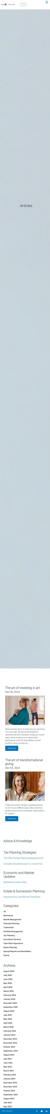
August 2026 (8, 971)
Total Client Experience (13, 943)
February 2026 (9, 995)
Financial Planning (11, 923)
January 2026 (9, 999)
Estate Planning (10, 947)
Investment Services (12, 939)
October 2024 (9, 1047)
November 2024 (10, 1043)
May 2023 (7, 1106)
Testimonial (8, 927)
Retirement (8, 915)
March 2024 (8, 1070)
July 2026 (7, 975)
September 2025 (10, 1007)
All (4, 911)
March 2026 (8, 991)
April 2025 (7, 1023)
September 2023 (10, 1094)
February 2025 (9, 1031)
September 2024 (10, 1050)
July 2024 (7, 1058)
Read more (12, 748)
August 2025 (8, 1011)
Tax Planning (9, 935)
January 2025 (9, 1035)
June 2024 (7, 1062)
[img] (25, 334)
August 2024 (8, 1054)
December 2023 (10, 1082)
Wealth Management (12, 919)
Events (6, 955)
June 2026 (7, 979)
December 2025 (10, 1003)
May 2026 (7, 983)
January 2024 (9, 1078)
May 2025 (7, 1019)
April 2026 (7, 987)
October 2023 (9, 1090)
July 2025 (7, 1015)
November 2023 (10, 1086)
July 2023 (7, 1102)
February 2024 (9, 1074)
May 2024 (7, 1066)
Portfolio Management (13, 931)
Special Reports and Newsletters (17, 951)
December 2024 (10, 1039)
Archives (9, 966)
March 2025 (8, 1027)
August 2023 (8, 1098)
